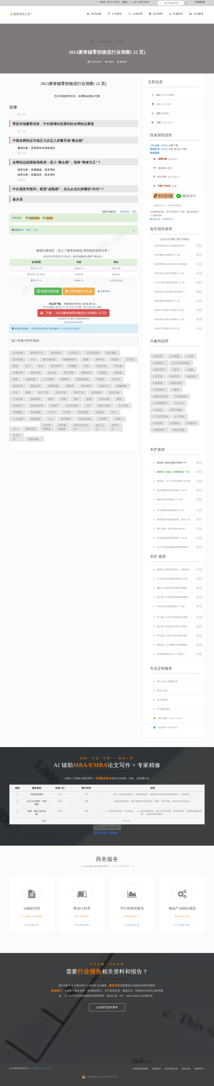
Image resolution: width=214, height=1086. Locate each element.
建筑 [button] (15, 366)
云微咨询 (156, 1068)
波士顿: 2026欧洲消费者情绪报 (172, 597)
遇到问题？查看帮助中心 (163, 219)
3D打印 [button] (116, 379)
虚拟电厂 (159, 363)
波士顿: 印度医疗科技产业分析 (171, 626)
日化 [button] (86, 366)
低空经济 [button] (56, 352)
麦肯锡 (49, 218)
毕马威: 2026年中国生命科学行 (172, 635)
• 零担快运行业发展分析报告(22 (169, 291)
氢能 (190, 369)
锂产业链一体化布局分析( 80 (170, 528)
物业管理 (178, 430)
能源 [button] (88, 399)
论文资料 (158, 14)
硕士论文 (99, 427)
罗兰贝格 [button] (69, 372)
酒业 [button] (76, 399)
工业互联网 (161, 416)
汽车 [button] (15, 392)
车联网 (158, 423)
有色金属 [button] (104, 399)
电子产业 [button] (43, 392)
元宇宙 (158, 376)
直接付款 (91, 307)
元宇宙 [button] (130, 359)
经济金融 (96, 14)
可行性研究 (162, 700)
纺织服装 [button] (96, 392)
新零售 (158, 383)
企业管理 (137, 14)
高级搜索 (200, 2)
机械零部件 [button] (69, 359)
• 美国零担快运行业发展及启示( (169, 245)
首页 (92, 41)
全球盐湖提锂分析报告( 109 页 (171, 538)
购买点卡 (60, 307)
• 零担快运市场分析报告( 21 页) (169, 319)
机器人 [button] (119, 419)
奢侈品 (192, 376)
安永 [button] (40, 366)
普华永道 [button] (36, 372)
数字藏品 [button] (112, 352)
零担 (134, 211)
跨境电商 (181, 396)
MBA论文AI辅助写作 (167, 681)
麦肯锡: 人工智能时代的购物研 (171, 645)
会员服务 (198, 14)
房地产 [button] (54, 405)
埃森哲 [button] (102, 372)
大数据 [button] (100, 379)
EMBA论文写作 (81, 427)
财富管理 (176, 383)
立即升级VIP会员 (80, 291)
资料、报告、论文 (26, 230)
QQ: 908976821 (141, 2)
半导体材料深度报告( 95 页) (170, 510)
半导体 (180, 416)
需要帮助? (105, 291)
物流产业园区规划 (182, 908)
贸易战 (175, 423)
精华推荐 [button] (66, 419)
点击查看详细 (31, 925)
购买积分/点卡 (164, 168)
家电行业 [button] (36, 386)
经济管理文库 (171, 1068)
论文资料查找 (47, 427)
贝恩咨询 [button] (18, 372)
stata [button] (50, 419)
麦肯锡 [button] (118, 372)
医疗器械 (176, 410)
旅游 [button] (63, 399)
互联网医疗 (161, 403)
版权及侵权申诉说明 (74, 322)
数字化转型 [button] (49, 359)
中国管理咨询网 (140, 1068)
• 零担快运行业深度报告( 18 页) (169, 273)
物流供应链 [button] (37, 405)
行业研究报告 (104, 41)
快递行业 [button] (104, 386)
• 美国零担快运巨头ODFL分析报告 (170, 264)
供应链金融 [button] (84, 419)
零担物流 (124, 211)
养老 (176, 369)
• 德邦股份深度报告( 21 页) (166, 301)
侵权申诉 (198, 1068)
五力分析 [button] (123, 405)
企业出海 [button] (18, 352)
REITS (180, 403)
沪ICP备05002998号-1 (41, 1068)
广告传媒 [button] (18, 399)
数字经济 (159, 369)
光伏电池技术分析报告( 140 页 (171, 490)
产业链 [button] (67, 412)
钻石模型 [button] (83, 412)
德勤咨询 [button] (86, 372)
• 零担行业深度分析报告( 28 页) (169, 310)
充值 (71, 307)
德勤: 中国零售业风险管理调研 (171, 588)
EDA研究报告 (181, 363)
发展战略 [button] (36, 412)
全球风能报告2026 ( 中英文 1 (171, 654)
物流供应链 (34, 218)
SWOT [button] (51, 412)
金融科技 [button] (31, 379)
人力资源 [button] (18, 419)
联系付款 (186, 1068)
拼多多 (192, 423)
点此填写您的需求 (107, 1007)
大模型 (175, 356)
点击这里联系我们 (70, 328)
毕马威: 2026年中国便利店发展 (172, 617)
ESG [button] (33, 359)
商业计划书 (162, 690)
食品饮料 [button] (18, 386)
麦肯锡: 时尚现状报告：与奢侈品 (172, 569)
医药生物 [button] (114, 392)
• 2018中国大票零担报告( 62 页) (169, 282)
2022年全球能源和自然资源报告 (172, 547)
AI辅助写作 (31, 908)
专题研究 (178, 14)
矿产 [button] (28, 366)
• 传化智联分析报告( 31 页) (166, 255)
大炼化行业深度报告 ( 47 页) (170, 606)
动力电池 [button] (18, 359)
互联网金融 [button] (82, 379)
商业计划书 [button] (104, 405)
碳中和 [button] (100, 359)
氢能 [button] (85, 359)
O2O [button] (15, 429)
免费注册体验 (49, 291)
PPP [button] (88, 405)
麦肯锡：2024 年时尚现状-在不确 (173, 481)
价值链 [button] (99, 412)
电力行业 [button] (61, 392)
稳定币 (158, 356)
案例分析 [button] (102, 366)
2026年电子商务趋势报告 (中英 (172, 578)
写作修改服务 (62, 427)
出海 (190, 356)
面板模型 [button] (36, 419)
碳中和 (175, 376)
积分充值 (161, 176)
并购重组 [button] (18, 412)
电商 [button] (15, 379)
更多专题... (34, 439)
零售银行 (159, 389)
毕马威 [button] (118, 366)
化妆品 (158, 410)
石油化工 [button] (18, 405)
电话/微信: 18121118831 (170, 718)
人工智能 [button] (48, 379)
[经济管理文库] (21, 15)
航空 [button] (50, 399)
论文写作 (16, 437)
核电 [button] (28, 392)
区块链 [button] (115, 359)
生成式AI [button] (74, 352)
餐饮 (176, 389)
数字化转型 (161, 396)
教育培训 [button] (31, 429)
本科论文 (115, 427)
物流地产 (159, 430)
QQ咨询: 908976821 (167, 727)
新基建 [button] (72, 366)
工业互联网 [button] (92, 352)
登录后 (164, 145)
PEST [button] (114, 412)
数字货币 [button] (56, 366)
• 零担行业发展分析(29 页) (166, 328)
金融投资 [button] (36, 399)
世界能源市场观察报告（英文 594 (173, 519)
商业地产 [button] (86, 386)
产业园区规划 (163, 709)
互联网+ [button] (103, 419)
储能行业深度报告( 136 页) (169, 499)
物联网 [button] (65, 379)
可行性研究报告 (132, 908)
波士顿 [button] (52, 372)
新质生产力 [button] (37, 352)
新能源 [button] (70, 386)
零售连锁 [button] (53, 386)
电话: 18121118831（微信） (115, 2)
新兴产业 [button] (79, 392)
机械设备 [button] (122, 386)
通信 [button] (119, 399)
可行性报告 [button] (72, 405)
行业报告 (117, 14)
